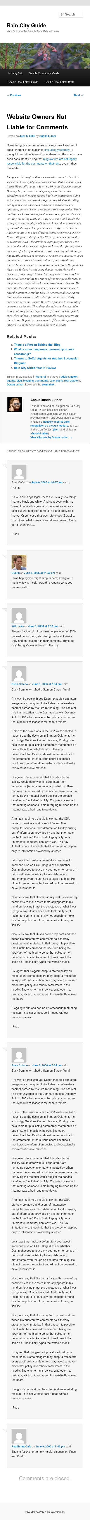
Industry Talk (15, 73)
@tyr (56, 429)
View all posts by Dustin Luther (51, 437)
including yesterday (57, 149)
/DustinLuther (39, 433)
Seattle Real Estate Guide (23, 82)
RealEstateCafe (21, 1446)
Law (52, 380)
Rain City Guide (26, 25)
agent (73, 376)
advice (65, 376)
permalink (48, 384)
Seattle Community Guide (44, 73)
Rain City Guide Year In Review (35, 368)
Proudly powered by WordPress (45, 1512)
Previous (14, 95)
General (41, 376)
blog (19, 380)
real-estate (71, 380)
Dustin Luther (47, 136)
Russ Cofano (20, 684)
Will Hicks (18, 626)
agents (11, 380)
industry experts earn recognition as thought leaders (49, 423)
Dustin (16, 573)
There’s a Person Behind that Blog (37, 344)
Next (78, 95)
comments (41, 380)
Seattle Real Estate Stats (59, 82)
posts (59, 380)
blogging (28, 380)
